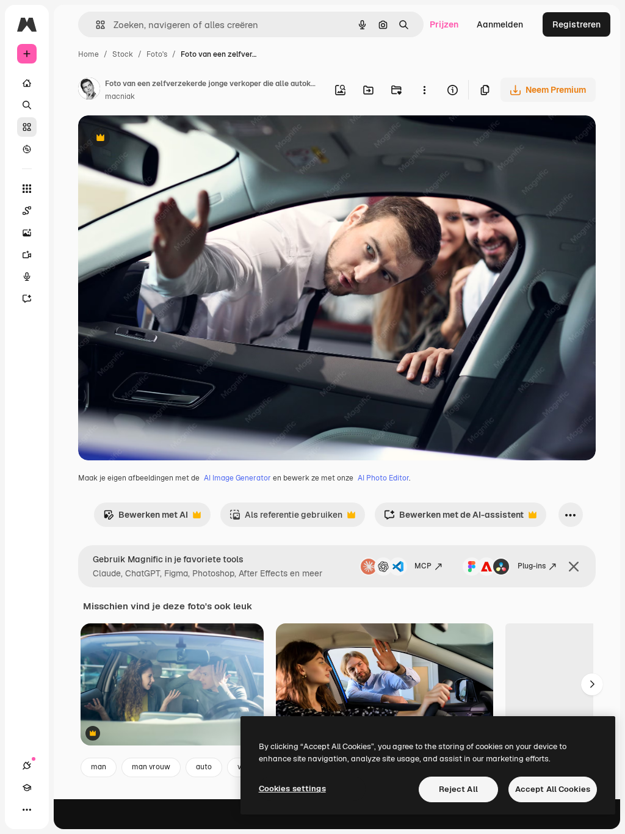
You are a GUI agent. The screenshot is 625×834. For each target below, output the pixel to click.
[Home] (27, 83)
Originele (158, 139)
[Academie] (27, 787)
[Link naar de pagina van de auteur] (89, 90)
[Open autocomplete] (95, 24)
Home (88, 54)
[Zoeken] (27, 105)
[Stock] (27, 127)
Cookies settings (292, 788)
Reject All (458, 789)
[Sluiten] (573, 566)
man (98, 767)
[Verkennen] (27, 149)
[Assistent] (27, 298)
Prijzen (444, 24)
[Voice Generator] (27, 276)
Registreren (576, 24)
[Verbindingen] (27, 765)
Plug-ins (532, 566)
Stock (122, 54)
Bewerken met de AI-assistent (454, 518)
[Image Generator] (27, 232)
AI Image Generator (237, 478)
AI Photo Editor (383, 478)
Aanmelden (500, 24)
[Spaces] (27, 210)
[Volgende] (592, 684)
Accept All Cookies (552, 789)
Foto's (156, 54)
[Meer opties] (424, 90)
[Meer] (27, 809)
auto (204, 767)
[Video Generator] (27, 254)
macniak (120, 96)
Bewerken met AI (145, 518)
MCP (423, 566)
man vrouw (151, 767)
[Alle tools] (27, 188)
